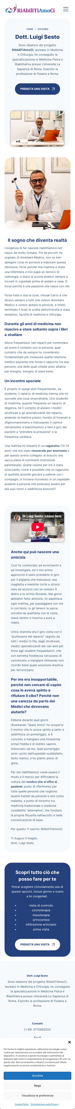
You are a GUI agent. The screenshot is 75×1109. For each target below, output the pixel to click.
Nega (37, 1085)
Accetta (37, 1075)
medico (31, 782)
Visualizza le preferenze (38, 1095)
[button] (69, 1042)
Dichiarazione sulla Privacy (45, 1104)
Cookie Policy (22, 1104)
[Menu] (65, 9)
